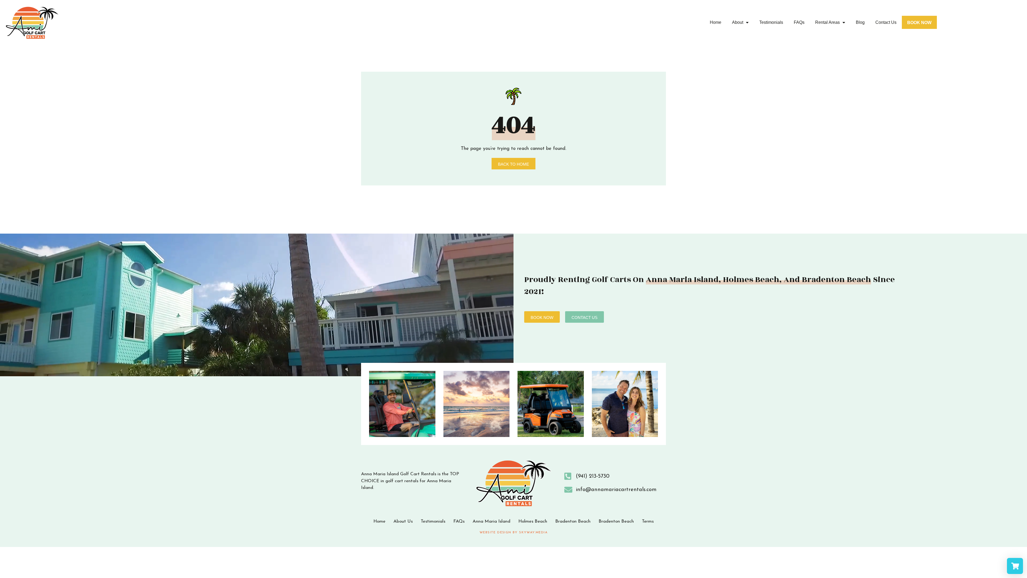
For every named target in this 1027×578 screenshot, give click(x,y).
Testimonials (771, 22)
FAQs (799, 22)
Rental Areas (827, 22)
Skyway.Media (533, 532)
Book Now (919, 22)
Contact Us (885, 22)
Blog (860, 22)
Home (715, 22)
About (737, 22)
